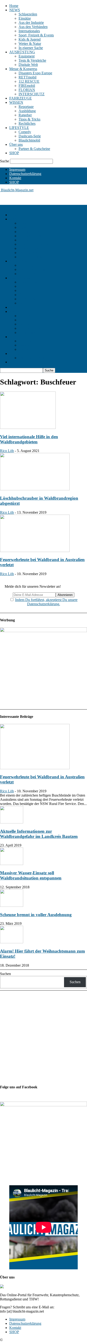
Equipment (27, 56)
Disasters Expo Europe (35, 73)
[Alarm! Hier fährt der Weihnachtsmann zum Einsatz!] (11, 942)
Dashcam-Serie (30, 136)
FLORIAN (27, 90)
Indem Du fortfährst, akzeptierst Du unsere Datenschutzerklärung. (46, 602)
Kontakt (15, 178)
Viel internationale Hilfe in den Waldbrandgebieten (29, 439)
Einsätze (25, 18)
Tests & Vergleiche (32, 60)
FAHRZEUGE (20, 98)
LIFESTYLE (19, 128)
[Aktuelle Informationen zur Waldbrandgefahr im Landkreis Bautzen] (11, 822)
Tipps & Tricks (29, 119)
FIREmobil (27, 86)
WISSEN (16, 102)
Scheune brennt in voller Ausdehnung (36, 914)
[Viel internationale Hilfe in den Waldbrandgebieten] (28, 428)
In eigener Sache (31, 48)
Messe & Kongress (23, 69)
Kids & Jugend (30, 39)
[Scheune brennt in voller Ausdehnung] (11, 906)
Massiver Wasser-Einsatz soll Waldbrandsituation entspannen (30, 875)
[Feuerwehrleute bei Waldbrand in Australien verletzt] (35, 551)
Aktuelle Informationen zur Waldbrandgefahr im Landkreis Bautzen (39, 834)
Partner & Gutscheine (34, 149)
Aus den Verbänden (33, 27)
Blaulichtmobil (29, 140)
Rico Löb (7, 451)
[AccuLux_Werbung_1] (43, 631)
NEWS (14, 10)
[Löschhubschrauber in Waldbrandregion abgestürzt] (35, 489)
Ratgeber (25, 115)
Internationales (29, 31)
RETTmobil (27, 77)
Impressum (17, 169)
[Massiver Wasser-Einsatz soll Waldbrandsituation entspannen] (11, 864)
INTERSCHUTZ (32, 94)
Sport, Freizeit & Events (36, 35)
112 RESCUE (29, 81)
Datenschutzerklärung (25, 174)
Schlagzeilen (28, 14)
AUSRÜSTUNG (22, 52)
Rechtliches (27, 123)
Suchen (5, 974)
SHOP (14, 153)
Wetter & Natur (30, 44)
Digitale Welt (28, 65)
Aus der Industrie (31, 23)
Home (13, 6)
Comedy (25, 132)
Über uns (16, 144)
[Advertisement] (37, 198)
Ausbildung (27, 111)
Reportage (26, 107)
